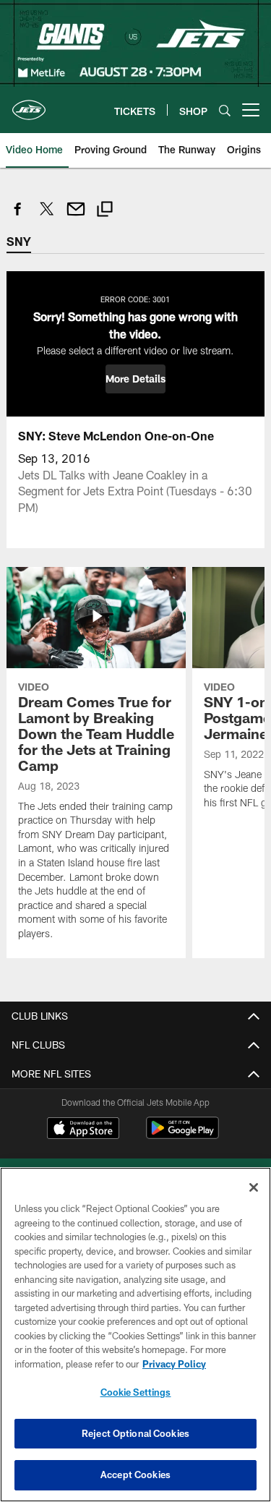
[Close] (254, 1187)
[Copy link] (104, 210)
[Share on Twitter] (47, 216)
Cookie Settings (135, 1392)
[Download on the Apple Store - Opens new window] (83, 1129)
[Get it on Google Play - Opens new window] (182, 1135)
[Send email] (75, 216)
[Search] (225, 110)
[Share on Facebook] (18, 216)
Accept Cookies (135, 1474)
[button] (135, 378)
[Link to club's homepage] (29, 104)
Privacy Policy (174, 1364)
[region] (135, 1334)
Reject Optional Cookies (135, 1433)
